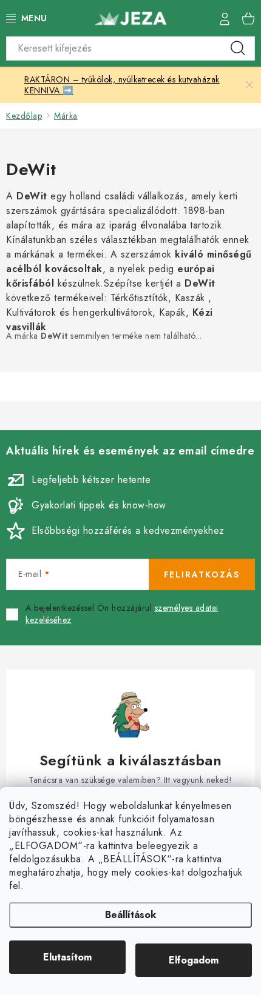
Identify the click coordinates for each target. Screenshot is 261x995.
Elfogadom (194, 960)
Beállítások (130, 915)
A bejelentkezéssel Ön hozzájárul (122, 614)
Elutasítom (67, 957)
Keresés (238, 48)
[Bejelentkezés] (224, 18)
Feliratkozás (202, 574)
